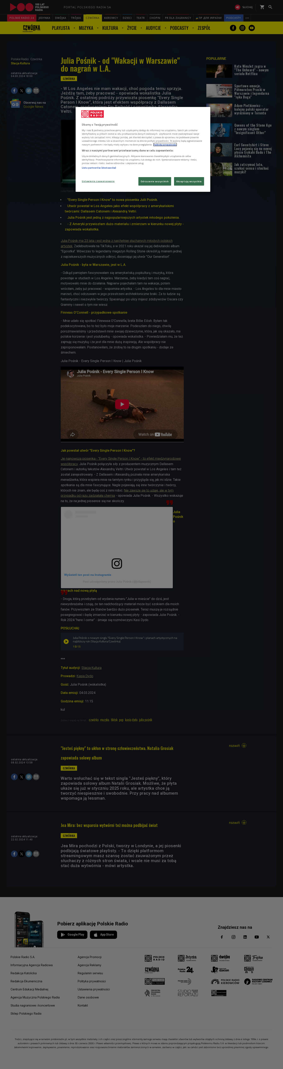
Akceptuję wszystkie (189, 181)
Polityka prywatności (165, 144)
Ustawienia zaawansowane (98, 181)
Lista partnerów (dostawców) (99, 167)
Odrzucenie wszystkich (155, 181)
